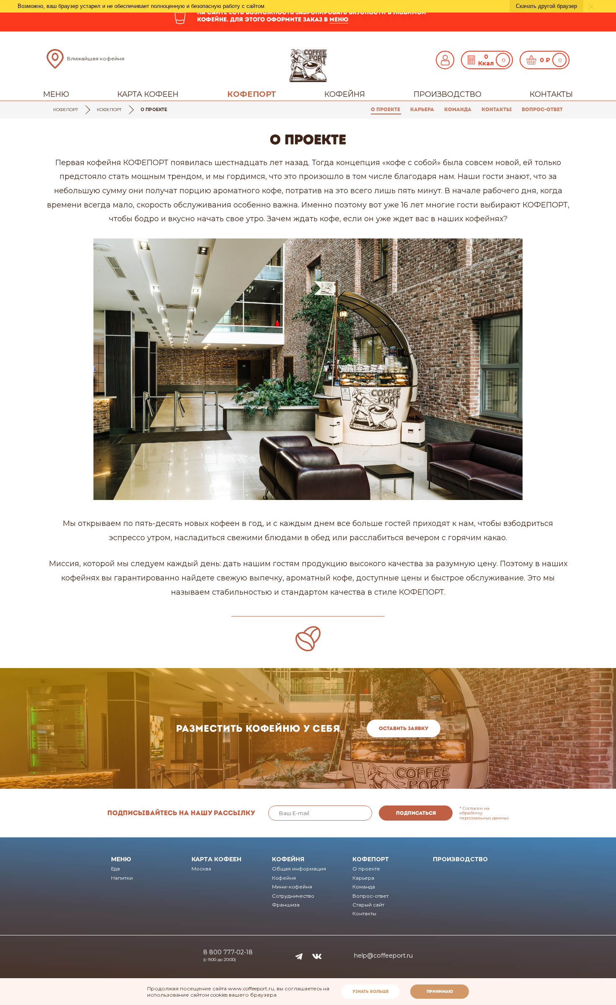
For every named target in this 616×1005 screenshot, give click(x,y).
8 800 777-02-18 (228, 952)
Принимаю (440, 991)
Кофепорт (251, 94)
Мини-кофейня (292, 887)
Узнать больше (370, 991)
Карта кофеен (148, 94)
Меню (56, 94)
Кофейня (344, 94)
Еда (115, 869)
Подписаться (416, 813)
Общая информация (299, 869)
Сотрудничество (293, 896)
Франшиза (286, 905)
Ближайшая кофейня (95, 58)
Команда (457, 109)
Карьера (422, 109)
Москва (201, 869)
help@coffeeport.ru (383, 955)
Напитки (122, 878)
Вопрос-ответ (542, 109)
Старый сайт (368, 905)
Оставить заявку (403, 728)
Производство (447, 94)
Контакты (551, 94)
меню (338, 19)
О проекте (385, 109)
